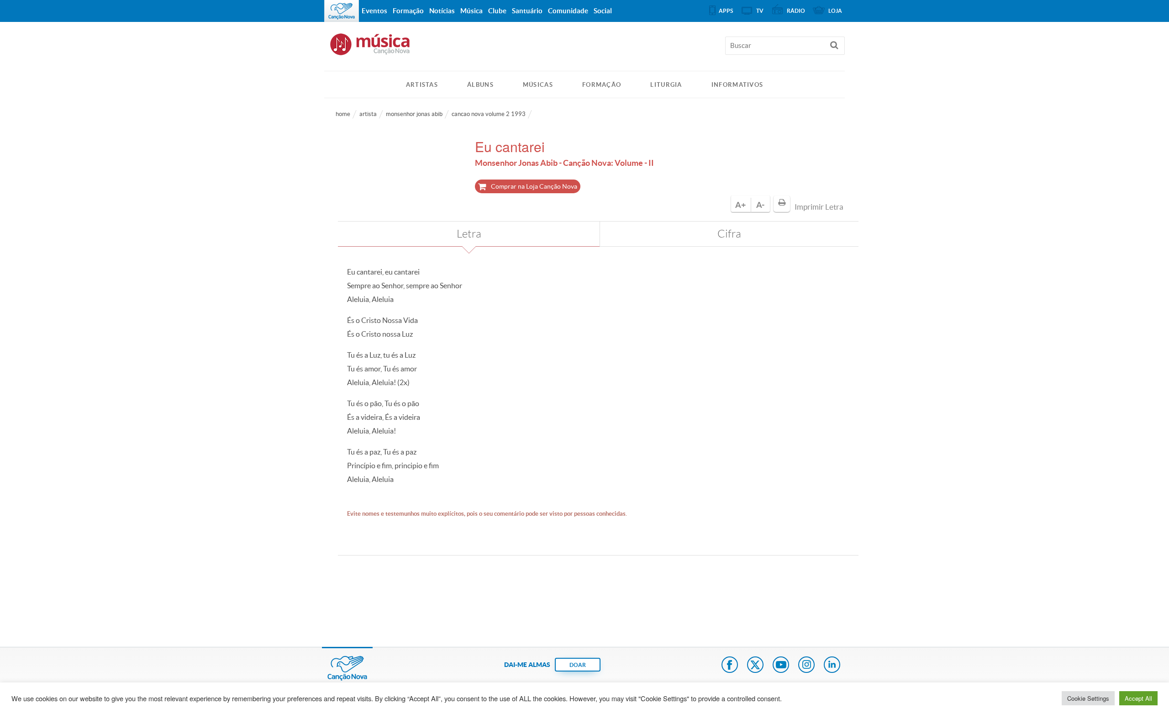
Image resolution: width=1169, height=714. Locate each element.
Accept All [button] (1138, 698)
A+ (740, 205)
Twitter (755, 665)
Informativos (737, 84)
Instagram (806, 665)
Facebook (729, 665)
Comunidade (568, 11)
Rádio (796, 11)
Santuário (527, 11)
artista (368, 114)
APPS (726, 11)
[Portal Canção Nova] (341, 11)
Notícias (442, 11)
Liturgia (666, 84)
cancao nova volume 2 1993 (489, 114)
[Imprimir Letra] (782, 204)
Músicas (538, 84)
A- (760, 205)
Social (603, 11)
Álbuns (480, 84)
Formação (601, 84)
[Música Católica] (584, 48)
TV (760, 11)
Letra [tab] (469, 234)
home (343, 114)
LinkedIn (832, 665)
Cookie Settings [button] (1088, 698)
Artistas (422, 84)
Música (471, 11)
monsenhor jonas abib (414, 114)
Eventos (374, 11)
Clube (497, 11)
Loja (835, 11)
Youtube (781, 665)
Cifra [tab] (729, 234)
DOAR (577, 665)
